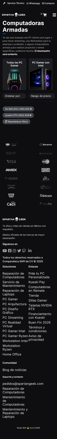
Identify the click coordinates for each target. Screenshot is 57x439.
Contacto (49, 3)
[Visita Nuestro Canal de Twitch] (24, 250)
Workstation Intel (15, 341)
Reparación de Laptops (13, 292)
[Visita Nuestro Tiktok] (27, 250)
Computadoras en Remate (39, 289)
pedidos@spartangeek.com (23, 384)
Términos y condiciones (37, 329)
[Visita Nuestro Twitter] (19, 250)
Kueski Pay (36, 282)
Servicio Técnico (15, 3)
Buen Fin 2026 (39, 322)
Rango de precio (41, 96)
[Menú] (54, 15)
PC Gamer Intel (14, 331)
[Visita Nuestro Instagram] (15, 250)
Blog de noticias (14, 370)
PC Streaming (13, 317)
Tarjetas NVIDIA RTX (40, 307)
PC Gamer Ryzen (15, 336)
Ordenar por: (13, 96)
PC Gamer (10, 299)
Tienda (33, 295)
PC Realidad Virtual (12, 324)
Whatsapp (34, 3)
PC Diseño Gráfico (10, 311)
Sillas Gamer (37, 300)
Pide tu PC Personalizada (38, 275)
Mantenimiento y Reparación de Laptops (15, 413)
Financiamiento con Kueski (39, 315)
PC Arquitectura (14, 304)
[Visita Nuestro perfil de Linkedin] (30, 250)
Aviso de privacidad (36, 337)
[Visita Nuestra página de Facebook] (10, 250)
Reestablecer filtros (17, 121)
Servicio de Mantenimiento (14, 284)
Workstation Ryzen (11, 347)
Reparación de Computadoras (13, 275)
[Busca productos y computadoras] (33, 15)
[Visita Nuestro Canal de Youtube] (5, 250)
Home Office (12, 354)
